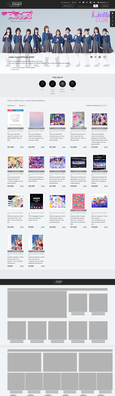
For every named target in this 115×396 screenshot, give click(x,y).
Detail (22, 147)
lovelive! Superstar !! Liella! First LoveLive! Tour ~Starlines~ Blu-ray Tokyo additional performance (36, 260)
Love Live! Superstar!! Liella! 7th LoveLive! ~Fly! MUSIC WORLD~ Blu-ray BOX (14, 137)
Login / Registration (65, 2)
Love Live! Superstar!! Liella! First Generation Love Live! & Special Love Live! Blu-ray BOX (35, 137)
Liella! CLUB (15, 69)
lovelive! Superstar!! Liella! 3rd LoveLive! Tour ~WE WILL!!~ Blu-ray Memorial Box (15, 219)
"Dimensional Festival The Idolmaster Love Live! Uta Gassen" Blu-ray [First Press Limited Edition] (78, 180)
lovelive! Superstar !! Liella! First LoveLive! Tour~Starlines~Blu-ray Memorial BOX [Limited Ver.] (99, 220)
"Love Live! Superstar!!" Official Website (23, 67)
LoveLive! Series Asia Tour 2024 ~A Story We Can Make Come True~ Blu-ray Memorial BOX (78, 137)
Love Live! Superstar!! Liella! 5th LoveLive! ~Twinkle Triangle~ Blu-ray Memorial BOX (15, 180)
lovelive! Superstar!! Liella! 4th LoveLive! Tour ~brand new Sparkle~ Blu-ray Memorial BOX (57, 180)
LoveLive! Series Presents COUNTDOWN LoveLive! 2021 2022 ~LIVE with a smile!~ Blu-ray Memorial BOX (77, 220)
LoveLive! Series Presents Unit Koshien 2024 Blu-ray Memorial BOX (36, 179)
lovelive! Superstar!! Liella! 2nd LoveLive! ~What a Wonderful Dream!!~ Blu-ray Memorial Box (57, 219)
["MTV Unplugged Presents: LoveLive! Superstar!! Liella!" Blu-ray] (36, 201)
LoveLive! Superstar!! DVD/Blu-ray (15, 131)
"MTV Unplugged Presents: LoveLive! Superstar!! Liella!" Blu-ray (36, 218)
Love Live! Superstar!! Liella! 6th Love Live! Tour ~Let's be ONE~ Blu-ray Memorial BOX (57, 137)
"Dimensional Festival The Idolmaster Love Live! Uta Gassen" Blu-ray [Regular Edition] (99, 180)
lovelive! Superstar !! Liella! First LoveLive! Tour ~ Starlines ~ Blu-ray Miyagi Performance (15, 260)
